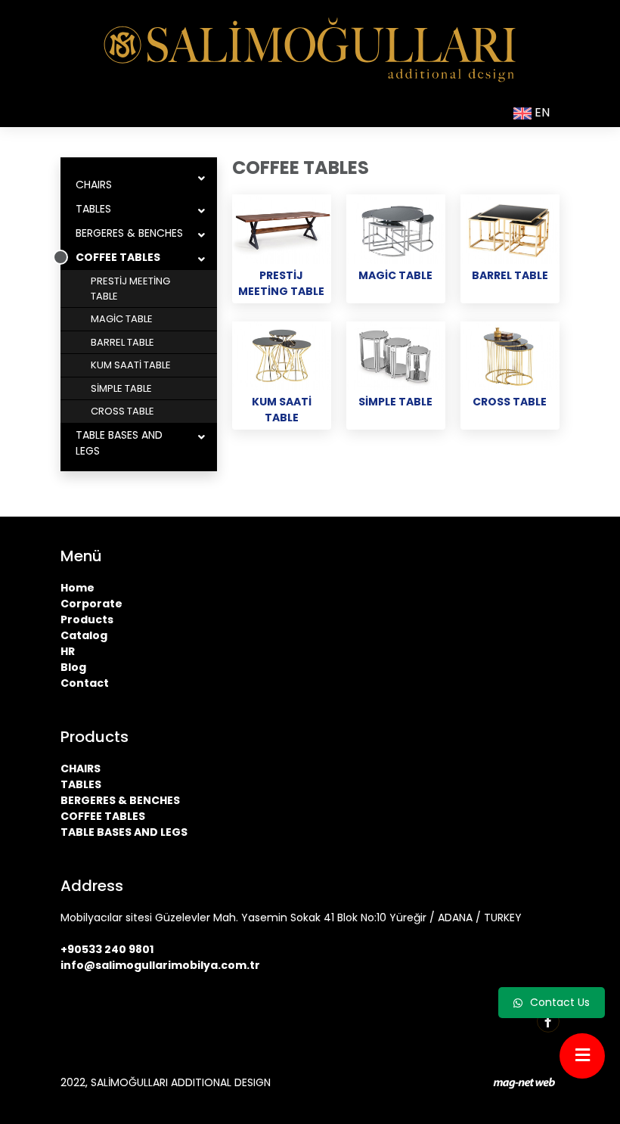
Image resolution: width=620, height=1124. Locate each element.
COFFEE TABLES (118, 257)
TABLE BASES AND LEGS (119, 442)
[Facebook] (548, 1021)
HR (67, 651)
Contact (84, 683)
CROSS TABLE (122, 411)
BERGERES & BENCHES (129, 233)
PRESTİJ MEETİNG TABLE (130, 288)
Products (86, 619)
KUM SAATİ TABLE (131, 365)
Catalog (83, 635)
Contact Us (560, 1002)
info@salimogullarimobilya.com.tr (160, 965)
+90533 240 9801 (106, 949)
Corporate (91, 603)
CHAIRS (94, 184)
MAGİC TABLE (122, 319)
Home (77, 587)
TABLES (93, 208)
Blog (73, 667)
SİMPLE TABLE (121, 388)
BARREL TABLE (122, 342)
